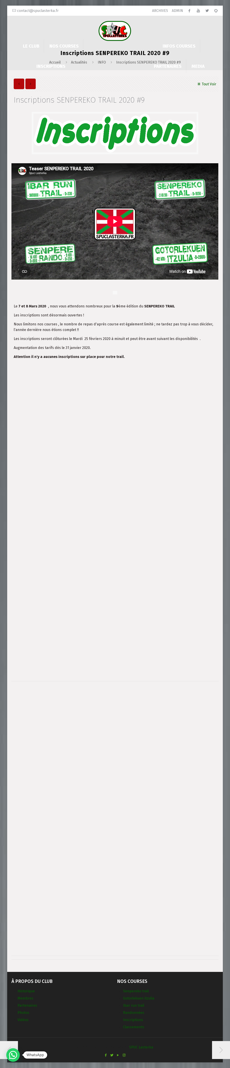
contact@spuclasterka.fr (38, 11)
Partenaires (27, 1005)
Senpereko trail (136, 991)
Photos (23, 1013)
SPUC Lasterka (141, 1047)
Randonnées (133, 1013)
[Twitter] (112, 1055)
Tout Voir (209, 84)
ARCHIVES (160, 11)
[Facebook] (106, 1055)
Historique (26, 991)
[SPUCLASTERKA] (114, 31)
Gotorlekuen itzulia (138, 998)
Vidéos (23, 1020)
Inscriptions (133, 1020)
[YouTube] (118, 1055)
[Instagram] (124, 1055)
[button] (13, 1055)
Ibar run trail (133, 1005)
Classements (133, 1027)
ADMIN (177, 11)
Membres (25, 998)
